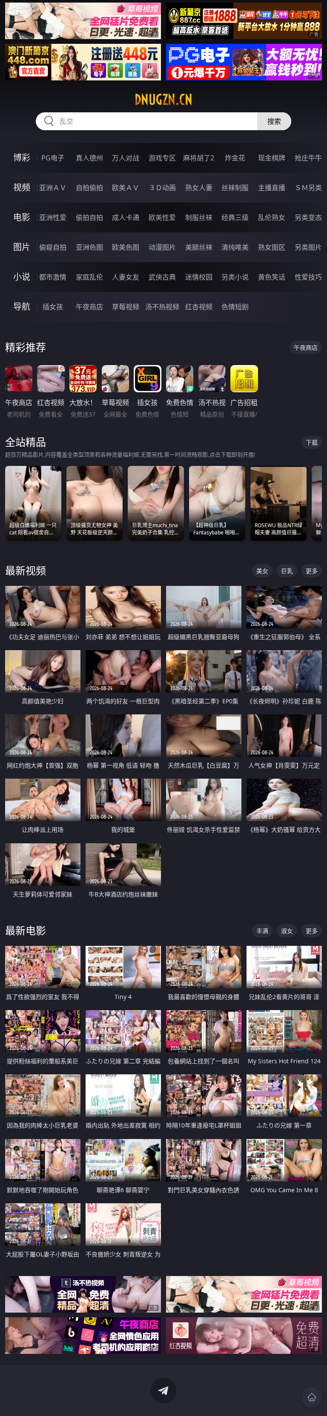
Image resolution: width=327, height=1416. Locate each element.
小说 (21, 277)
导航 (21, 306)
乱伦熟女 (271, 217)
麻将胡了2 (198, 158)
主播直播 (271, 187)
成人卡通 (125, 217)
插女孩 (53, 306)
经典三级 (235, 217)
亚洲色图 (89, 247)
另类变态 (308, 217)
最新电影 (25, 930)
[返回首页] (311, 1397)
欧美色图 (125, 247)
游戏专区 (162, 158)
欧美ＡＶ (125, 187)
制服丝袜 (198, 217)
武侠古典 (162, 277)
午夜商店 (89, 306)
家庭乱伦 (89, 277)
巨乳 (287, 571)
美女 (262, 571)
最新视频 (25, 570)
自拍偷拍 (89, 187)
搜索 (274, 121)
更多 (312, 571)
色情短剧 (235, 306)
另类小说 (235, 277)
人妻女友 (125, 277)
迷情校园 (198, 277)
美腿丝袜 (198, 247)
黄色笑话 (271, 277)
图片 (21, 247)
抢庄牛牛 (308, 158)
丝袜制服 (235, 187)
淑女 (287, 931)
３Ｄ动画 (162, 187)
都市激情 (52, 277)
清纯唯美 (235, 247)
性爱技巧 (308, 277)
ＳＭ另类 (308, 187)
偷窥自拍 (52, 247)
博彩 (21, 157)
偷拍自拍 (89, 217)
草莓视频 (125, 306)
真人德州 (89, 158)
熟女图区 (271, 247)
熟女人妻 (198, 187)
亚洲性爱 (52, 217)
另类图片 (308, 247)
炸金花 (235, 158)
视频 (21, 187)
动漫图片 (162, 247)
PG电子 (52, 158)
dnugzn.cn (163, 99)
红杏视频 (198, 306)
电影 (21, 217)
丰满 (262, 931)
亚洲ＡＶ (52, 187)
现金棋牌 (271, 158)
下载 (312, 442)
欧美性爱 (162, 217)
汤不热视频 (162, 306)
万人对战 (125, 158)
